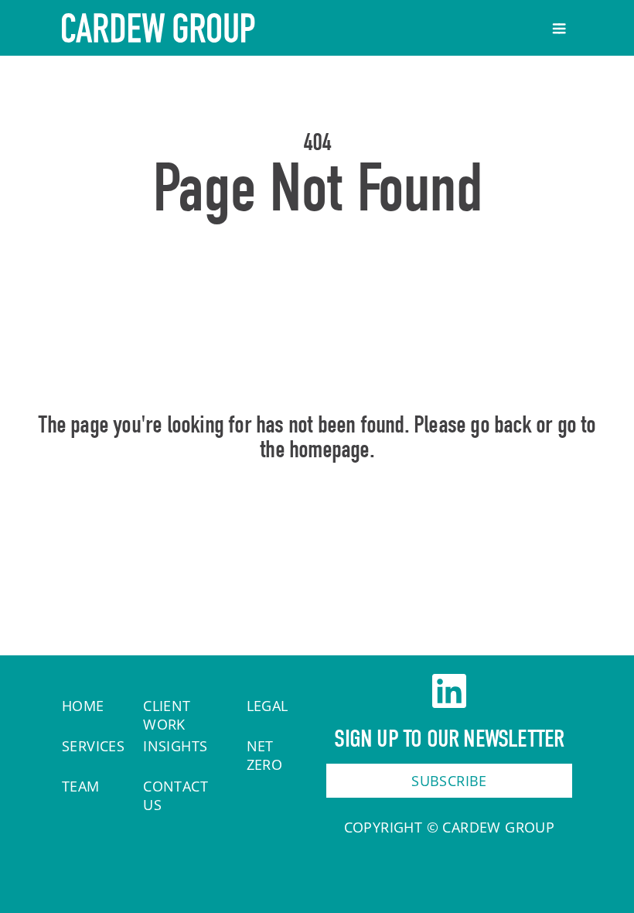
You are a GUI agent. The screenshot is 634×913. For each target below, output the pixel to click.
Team (81, 786)
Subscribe (449, 780)
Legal (267, 705)
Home (317, 516)
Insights (175, 746)
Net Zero (265, 755)
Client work (166, 714)
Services (93, 746)
